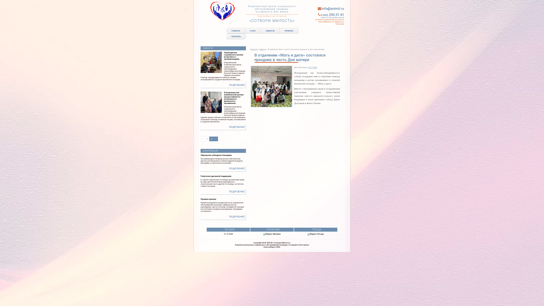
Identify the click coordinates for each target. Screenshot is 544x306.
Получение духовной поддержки (216, 176)
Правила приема (208, 199)
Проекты (289, 30)
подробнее (237, 85)
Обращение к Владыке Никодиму (216, 155)
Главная (235, 30)
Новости (270, 30)
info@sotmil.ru (333, 9)
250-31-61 (332, 15)
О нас (253, 30)
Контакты (236, 36)
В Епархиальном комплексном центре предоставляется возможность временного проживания (234, 98)
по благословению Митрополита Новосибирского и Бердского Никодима (329, 22)
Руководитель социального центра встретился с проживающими (233, 56)
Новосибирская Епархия (272, 16)
